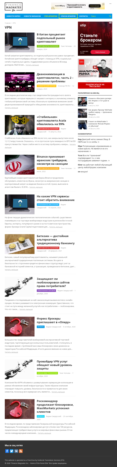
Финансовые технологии (47, 373)
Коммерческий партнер (47, 86)
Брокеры (41, 327)
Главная (8, 23)
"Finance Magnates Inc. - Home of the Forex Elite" (30, 463)
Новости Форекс (13, 16)
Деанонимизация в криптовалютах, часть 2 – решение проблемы (55, 77)
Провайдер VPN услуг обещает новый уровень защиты (54, 364)
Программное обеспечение (48, 205)
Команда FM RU (64, 86)
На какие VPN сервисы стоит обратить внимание (55, 198)
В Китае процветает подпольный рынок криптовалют (51, 37)
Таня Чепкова (66, 46)
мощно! (84, 171)
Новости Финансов (32, 16)
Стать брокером (50, 16)
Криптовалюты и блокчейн (48, 46)
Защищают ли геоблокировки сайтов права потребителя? (53, 282)
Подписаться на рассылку (95, 85)
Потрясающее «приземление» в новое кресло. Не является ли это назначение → (94, 148)
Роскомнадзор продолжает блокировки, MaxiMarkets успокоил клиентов (55, 406)
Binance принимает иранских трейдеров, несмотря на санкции (52, 160)
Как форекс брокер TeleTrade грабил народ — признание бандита (100, 112)
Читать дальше (32, 65)
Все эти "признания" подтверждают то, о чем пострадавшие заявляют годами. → (94, 158)
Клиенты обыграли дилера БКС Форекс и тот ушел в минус (99, 100)
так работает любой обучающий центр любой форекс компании (95, 166)
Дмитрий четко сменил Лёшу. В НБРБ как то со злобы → (94, 140)
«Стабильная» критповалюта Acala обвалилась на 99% (51, 120)
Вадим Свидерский (65, 290)
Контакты (83, 16)
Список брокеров (68, 16)
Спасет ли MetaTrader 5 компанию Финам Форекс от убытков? (99, 123)
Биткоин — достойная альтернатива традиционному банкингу (56, 239)
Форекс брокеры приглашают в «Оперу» (53, 320)
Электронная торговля (46, 291)
